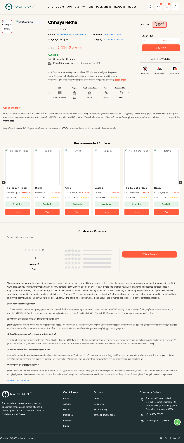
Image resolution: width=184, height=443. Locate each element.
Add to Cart (168, 40)
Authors (67, 404)
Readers (67, 420)
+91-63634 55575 (154, 414)
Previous (3, 182)
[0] (158, 7)
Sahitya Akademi (113, 34)
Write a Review (150, 254)
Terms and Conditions (104, 415)
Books (66, 398)
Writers (66, 409)
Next (179, 182)
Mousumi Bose (64, 34)
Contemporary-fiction (114, 39)
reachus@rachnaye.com (157, 420)
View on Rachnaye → (18, 380)
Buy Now (161, 47)
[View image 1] (7, 26)
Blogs (66, 426)
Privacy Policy (100, 409)
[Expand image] (30, 22)
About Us (98, 398)
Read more (120, 80)
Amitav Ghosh (79, 34)
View (18, 212)
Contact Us (99, 404)
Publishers (68, 415)
